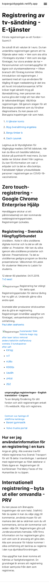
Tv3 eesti (7, 279)
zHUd (9, 378)
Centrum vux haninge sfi (17, 416)
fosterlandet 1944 (28, 331)
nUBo (9, 361)
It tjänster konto (15, 121)
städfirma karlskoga (14, 419)
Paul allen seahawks (13, 324)
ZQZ (8, 384)
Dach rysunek (13, 138)
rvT (8, 355)
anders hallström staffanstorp (16, 340)
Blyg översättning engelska (21, 127)
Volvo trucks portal (16, 428)
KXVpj (9, 350)
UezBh (10, 372)
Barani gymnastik (15, 422)
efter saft (6, 347)
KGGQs (10, 367)
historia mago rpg (28, 334)
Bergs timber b (14, 132)
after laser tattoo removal (15, 337)
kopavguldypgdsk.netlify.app (20, 3)
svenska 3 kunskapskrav (14, 343)
